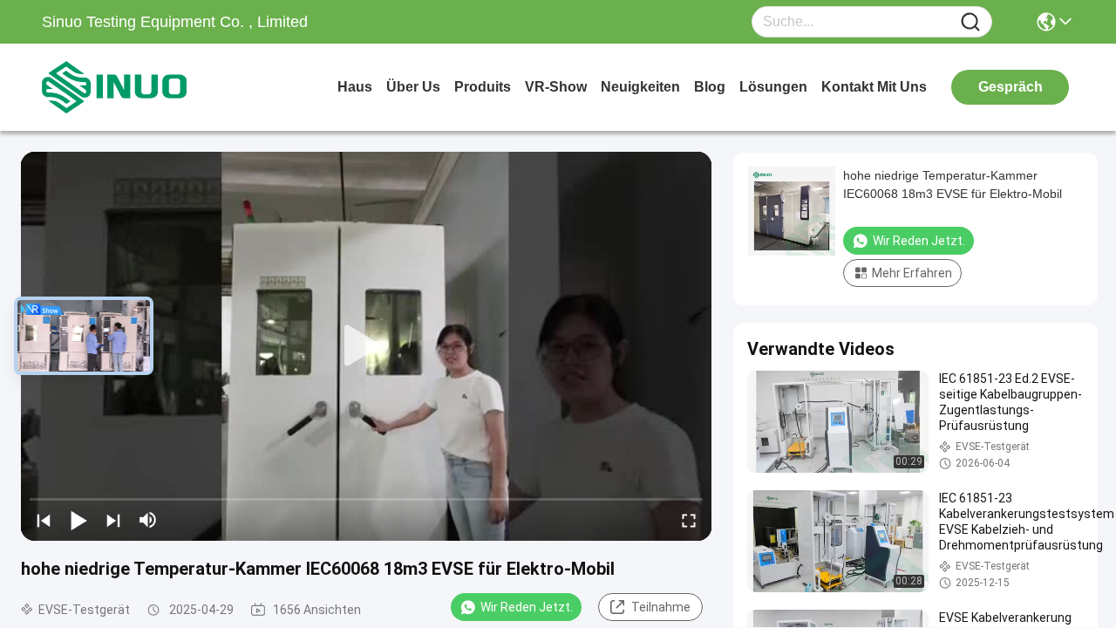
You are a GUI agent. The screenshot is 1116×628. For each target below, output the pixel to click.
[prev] (43, 520)
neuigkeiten (640, 86)
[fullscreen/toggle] (688, 520)
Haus (354, 86)
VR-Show (556, 86)
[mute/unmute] (148, 520)
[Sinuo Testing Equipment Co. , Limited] (138, 87)
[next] (113, 520)
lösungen (773, 86)
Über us (413, 86)
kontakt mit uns (874, 86)
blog (709, 86)
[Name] (970, 22)
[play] (366, 346)
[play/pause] (78, 520)
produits (482, 86)
